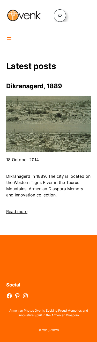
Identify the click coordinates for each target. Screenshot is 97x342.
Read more (16, 211)
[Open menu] (9, 38)
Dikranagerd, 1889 (34, 86)
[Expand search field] (60, 15)
